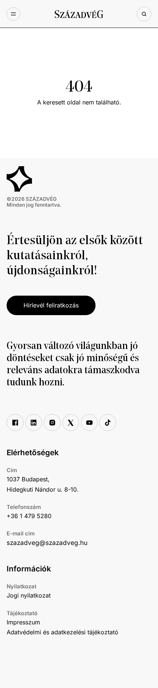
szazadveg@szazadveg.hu (47, 542)
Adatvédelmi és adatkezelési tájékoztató (62, 632)
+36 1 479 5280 (29, 516)
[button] (13, 14)
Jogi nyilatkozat (29, 595)
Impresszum (23, 622)
